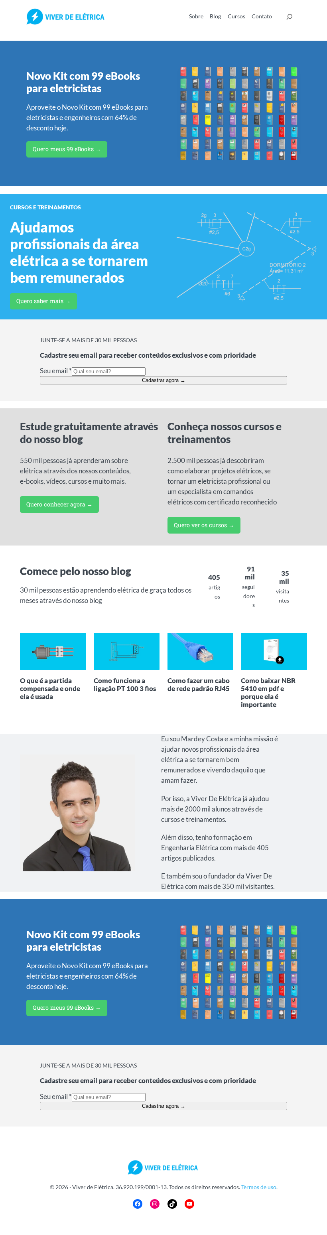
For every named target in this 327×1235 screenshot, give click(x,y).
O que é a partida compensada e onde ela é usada (50, 689)
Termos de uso (258, 1187)
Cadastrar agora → (163, 380)
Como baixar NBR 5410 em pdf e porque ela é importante (268, 693)
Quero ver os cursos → (204, 525)
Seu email (56, 370)
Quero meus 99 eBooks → (67, 149)
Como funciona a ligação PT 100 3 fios (125, 685)
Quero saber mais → (43, 301)
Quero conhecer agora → (59, 504)
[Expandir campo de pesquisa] (289, 16)
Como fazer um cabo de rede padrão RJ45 (198, 685)
